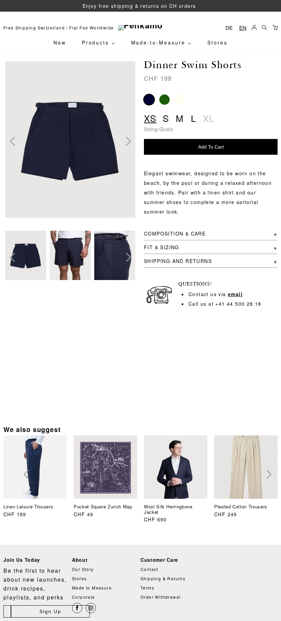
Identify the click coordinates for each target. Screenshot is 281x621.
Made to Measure (92, 588)
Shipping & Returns (162, 578)
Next (128, 140)
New (59, 42)
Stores (217, 42)
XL (209, 116)
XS (150, 116)
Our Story (83, 569)
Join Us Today (21, 560)
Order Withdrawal (160, 597)
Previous (12, 140)
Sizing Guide (158, 129)
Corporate (83, 597)
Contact (149, 569)
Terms (147, 588)
